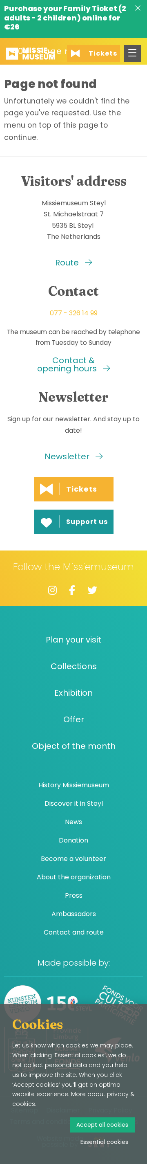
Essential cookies (104, 1142)
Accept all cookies (102, 1125)
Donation (73, 840)
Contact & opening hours (68, 364)
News (73, 822)
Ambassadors (73, 914)
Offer (73, 720)
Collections (74, 666)
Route (68, 262)
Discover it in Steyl (74, 803)
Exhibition (73, 693)
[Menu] (132, 53)
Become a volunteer (73, 858)
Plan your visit (73, 640)
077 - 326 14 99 (74, 313)
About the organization (74, 877)
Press (73, 895)
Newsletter (68, 456)
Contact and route (74, 932)
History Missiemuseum (73, 785)
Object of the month (74, 746)
